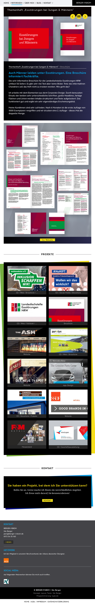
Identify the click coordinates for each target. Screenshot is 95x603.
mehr (8, 542)
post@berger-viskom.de (13, 534)
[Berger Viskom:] (83, 3)
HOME (26, 602)
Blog (39, 3)
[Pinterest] (6, 581)
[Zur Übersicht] (78, 16)
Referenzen (16, 3)
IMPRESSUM (41, 602)
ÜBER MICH (29, 3)
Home (6, 3)
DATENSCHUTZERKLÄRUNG (58, 602)
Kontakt (47, 3)
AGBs (33, 602)
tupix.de (55, 596)
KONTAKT (47, 500)
